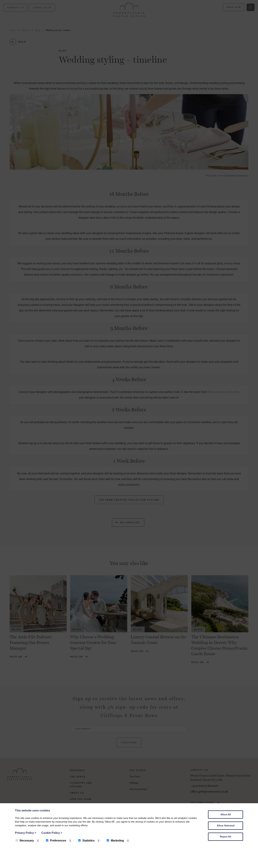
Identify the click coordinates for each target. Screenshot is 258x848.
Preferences (58, 840)
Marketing (117, 840)
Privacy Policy (25, 832)
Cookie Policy (51, 832)
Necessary (27, 840)
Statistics (88, 840)
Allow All (225, 814)
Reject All (225, 836)
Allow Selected (225, 825)
